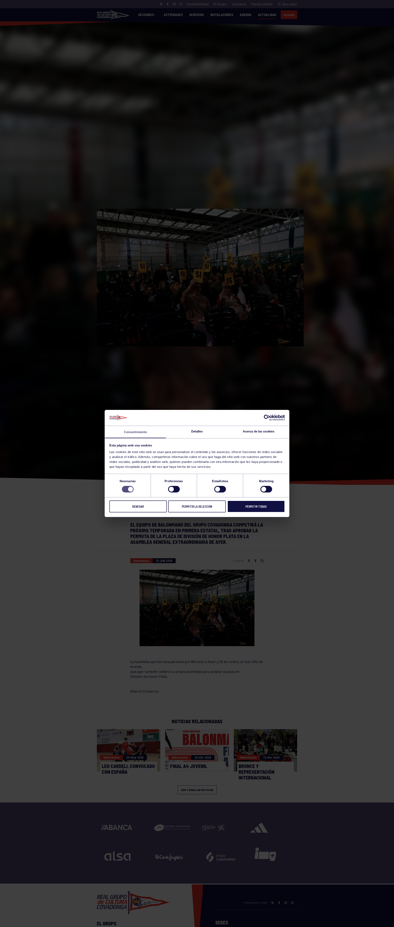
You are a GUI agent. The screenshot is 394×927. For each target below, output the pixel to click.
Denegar (138, 506)
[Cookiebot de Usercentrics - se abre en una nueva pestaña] (267, 418)
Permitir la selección (197, 506)
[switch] (174, 489)
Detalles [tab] (197, 431)
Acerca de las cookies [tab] (258, 431)
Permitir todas (256, 506)
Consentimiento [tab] (135, 432)
